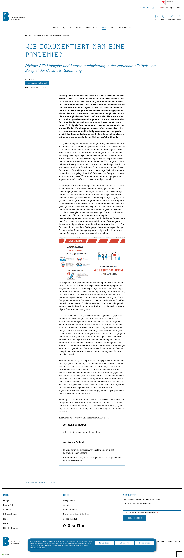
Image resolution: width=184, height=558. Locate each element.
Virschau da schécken (134, 518)
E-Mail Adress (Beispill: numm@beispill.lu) (138, 504)
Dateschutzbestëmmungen (37, 548)
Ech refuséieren (124, 543)
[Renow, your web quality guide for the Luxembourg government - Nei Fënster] (6, 555)
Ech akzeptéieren (104, 543)
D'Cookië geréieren (144, 543)
